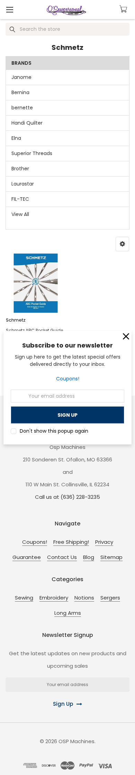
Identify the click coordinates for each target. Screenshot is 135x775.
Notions (84, 597)
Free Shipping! (71, 542)
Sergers (110, 597)
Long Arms (67, 612)
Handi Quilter (27, 122)
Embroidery (53, 597)
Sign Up (63, 704)
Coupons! (67, 378)
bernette (22, 107)
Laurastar (22, 183)
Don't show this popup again (54, 430)
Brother (20, 168)
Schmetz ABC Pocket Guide (34, 330)
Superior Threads (31, 153)
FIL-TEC (20, 199)
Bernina (20, 92)
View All (20, 214)
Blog (88, 557)
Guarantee (26, 557)
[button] (122, 244)
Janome (21, 77)
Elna (16, 138)
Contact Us (62, 557)
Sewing (24, 597)
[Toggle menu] (9, 9)
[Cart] (124, 9)
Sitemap (111, 557)
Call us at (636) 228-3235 (67, 497)
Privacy (104, 542)
